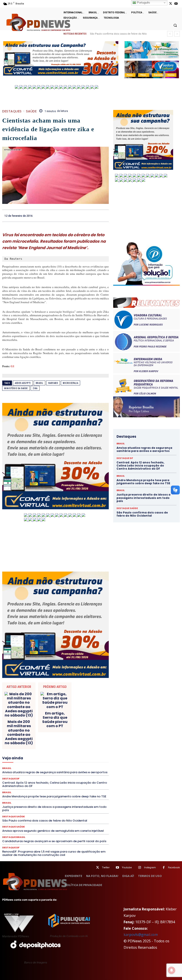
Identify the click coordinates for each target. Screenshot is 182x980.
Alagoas (44, 715)
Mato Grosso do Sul (26, 763)
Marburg (81, 759)
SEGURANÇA (38, 787)
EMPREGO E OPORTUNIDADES (71, 743)
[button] (175, 25)
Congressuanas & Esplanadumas (88, 723)
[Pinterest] (94, 215)
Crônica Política (81, 727)
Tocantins (58, 791)
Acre (30, 715)
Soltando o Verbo (63, 787)
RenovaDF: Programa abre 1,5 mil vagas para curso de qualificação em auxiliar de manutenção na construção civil (53, 853)
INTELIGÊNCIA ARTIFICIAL (42, 755)
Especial (28, 747)
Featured (37, 751)
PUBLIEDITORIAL (52, 775)
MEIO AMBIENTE (54, 763)
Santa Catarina (25, 783)
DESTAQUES (12, 111)
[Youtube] (176, 3)
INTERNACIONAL (76, 755)
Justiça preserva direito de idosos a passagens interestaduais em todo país (54, 808)
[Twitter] (97, 867)
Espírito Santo (48, 747)
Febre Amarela (57, 751)
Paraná (53, 771)
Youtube (127, 867)
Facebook (174, 867)
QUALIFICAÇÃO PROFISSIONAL (88, 775)
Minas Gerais (79, 763)
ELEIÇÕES (40, 743)
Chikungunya (40, 719)
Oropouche (90, 767)
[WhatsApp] (104, 215)
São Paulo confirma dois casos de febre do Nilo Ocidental (44, 820)
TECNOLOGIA (22, 791)
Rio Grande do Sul (81, 779)
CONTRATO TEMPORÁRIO (32, 727)
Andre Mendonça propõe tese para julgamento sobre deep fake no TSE (143, 481)
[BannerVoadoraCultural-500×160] (152, 69)
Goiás (17, 755)
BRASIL (91, 715)
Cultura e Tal (54, 731)
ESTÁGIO (85, 747)
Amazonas (62, 715)
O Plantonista (54, 767)
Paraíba (39, 771)
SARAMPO (66, 783)
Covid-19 (60, 727)
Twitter (106, 867)
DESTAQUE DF (50, 735)
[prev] (170, 34)
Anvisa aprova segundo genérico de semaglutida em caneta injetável (53, 831)
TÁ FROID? (86, 787)
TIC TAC (42, 791)
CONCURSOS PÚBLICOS (45, 723)
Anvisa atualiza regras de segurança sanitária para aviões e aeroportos (144, 449)
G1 (12, 366)
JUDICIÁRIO (23, 759)
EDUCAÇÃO (21, 743)
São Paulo (47, 783)
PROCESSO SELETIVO (23, 775)
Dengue (87, 731)
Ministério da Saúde (16, 388)
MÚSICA (35, 767)
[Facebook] (73, 215)
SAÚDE (31, 111)
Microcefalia (70, 383)
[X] (170, 3)
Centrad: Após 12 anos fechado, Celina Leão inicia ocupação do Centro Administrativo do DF (140, 466)
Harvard (53, 383)
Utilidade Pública (80, 791)
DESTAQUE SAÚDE (76, 735)
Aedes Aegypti (23, 383)
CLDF (56, 719)
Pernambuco (71, 771)
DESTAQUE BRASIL (24, 735)
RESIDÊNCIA (33, 779)
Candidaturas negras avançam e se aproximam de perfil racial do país (54, 841)
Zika (35, 388)
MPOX (20, 767)
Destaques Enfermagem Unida (27, 739)
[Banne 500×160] (152, 50)
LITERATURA (44, 759)
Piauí (88, 771)
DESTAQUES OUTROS (65, 739)
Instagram (150, 867)
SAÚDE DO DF (16, 787)
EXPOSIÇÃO (18, 751)
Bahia (77, 715)
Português (143, 2)
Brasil (39, 383)
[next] (177, 34)
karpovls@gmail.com (141, 934)
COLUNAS (72, 719)
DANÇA (72, 731)
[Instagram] (140, 867)
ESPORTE (69, 747)
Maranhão (64, 759)
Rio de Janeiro (56, 779)
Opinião (73, 767)
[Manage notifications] (171, 970)
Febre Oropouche (83, 751)
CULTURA (35, 731)
